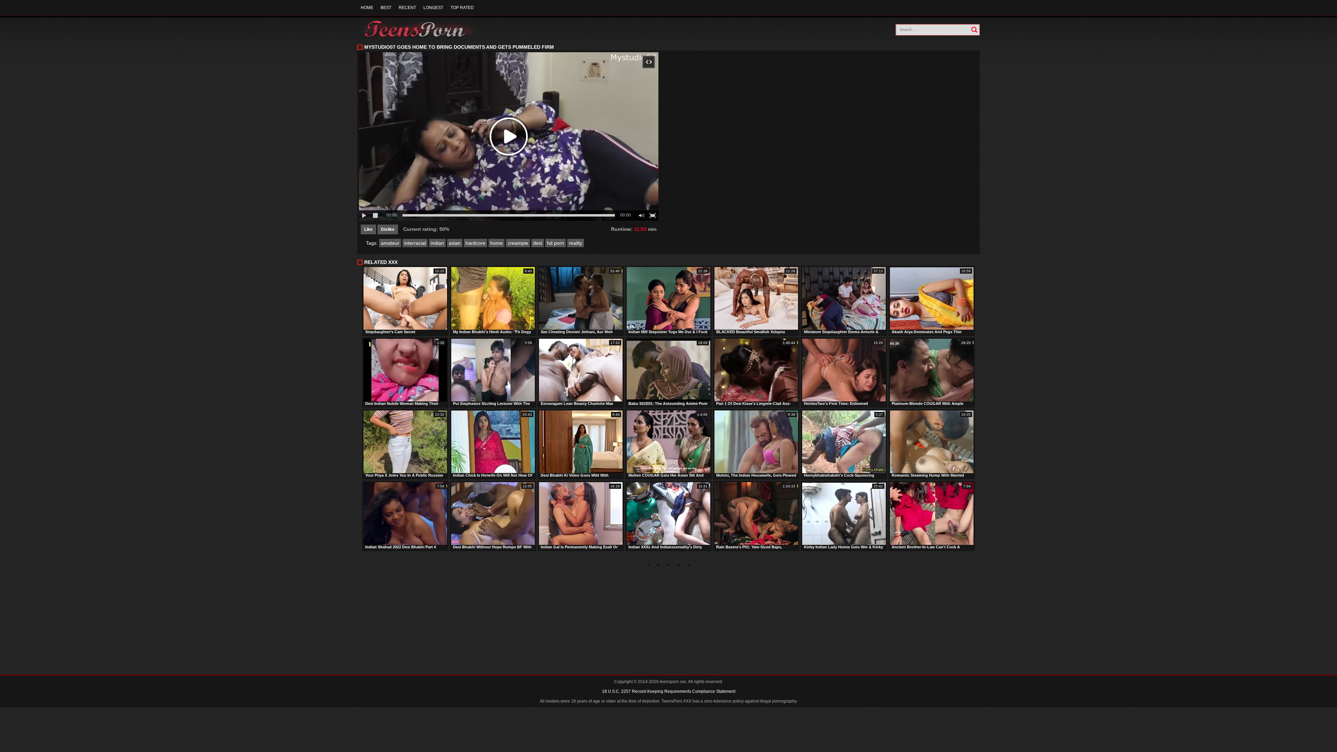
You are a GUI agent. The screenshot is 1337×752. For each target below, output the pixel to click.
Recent (407, 7)
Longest (433, 7)
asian (455, 243)
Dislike (387, 229)
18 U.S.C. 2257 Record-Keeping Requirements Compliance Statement (668, 691)
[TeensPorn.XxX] (419, 29)
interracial (415, 243)
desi (537, 243)
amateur (390, 243)
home (496, 243)
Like (368, 229)
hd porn (555, 243)
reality (575, 243)
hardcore (475, 243)
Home (367, 7)
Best (386, 7)
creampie (518, 243)
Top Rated (462, 7)
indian (437, 243)
